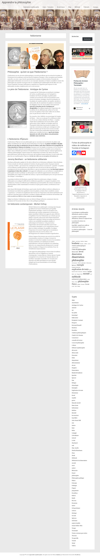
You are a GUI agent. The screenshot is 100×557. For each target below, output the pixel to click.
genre (90, 269)
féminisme (75, 393)
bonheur (76, 243)
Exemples (74, 388)
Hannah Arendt (75, 271)
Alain (73, 300)
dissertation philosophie (78, 259)
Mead (73, 455)
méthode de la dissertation (79, 279)
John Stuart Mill (76, 420)
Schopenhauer (76, 508)
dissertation (77, 254)
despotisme (75, 360)
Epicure (74, 265)
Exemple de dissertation (76, 267)
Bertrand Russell (76, 325)
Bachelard (74, 315)
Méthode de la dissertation (79, 460)
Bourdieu (81, 243)
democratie (75, 251)
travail (73, 286)
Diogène (74, 368)
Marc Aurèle (75, 448)
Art (73, 310)
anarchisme (78, 241)
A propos (95, 7)
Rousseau (83, 284)
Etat (73, 380)
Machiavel (75, 443)
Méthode (77, 7)
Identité (74, 413)
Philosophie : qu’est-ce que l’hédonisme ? (27, 72)
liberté (73, 274)
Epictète (74, 375)
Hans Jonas (80, 271)
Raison (74, 495)
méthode (76, 276)
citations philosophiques (79, 245)
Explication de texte (77, 390)
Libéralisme (75, 435)
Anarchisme (75, 302)
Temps (74, 528)
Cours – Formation (48, 7)
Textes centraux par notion (79, 533)
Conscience (75, 337)
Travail (74, 540)
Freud (73, 395)
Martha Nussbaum (77, 450)
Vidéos (74, 545)
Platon (74, 284)
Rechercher (75, 36)
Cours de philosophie (79, 249)
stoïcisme (74, 520)
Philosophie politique (78, 478)
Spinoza (74, 518)
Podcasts (86, 7)
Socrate (87, 284)
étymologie (75, 385)
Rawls (73, 498)
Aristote (74, 307)
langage (89, 271)
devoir (81, 252)
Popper (74, 488)
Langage (74, 433)
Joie (73, 423)
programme (75, 490)
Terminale (75, 530)
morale (86, 274)
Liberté (74, 438)
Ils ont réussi (61, 7)
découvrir (74, 350)
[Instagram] (79, 153)
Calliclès (85, 243)
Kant (73, 428)
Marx (73, 453)
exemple (80, 265)
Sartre (73, 505)
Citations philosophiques (79, 332)
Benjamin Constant (77, 320)
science (74, 510)
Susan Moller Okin (77, 525)
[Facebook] (74, 153)
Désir (73, 358)
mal (75, 274)
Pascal (76, 281)
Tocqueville (75, 538)
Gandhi (74, 398)
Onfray (73, 281)
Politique (74, 485)
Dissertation (75, 370)
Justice (74, 425)
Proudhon (75, 493)
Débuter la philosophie (78, 347)
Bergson (86, 241)
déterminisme (76, 363)
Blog (69, 7)
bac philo (74, 312)
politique (78, 284)
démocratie (75, 353)
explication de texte (80, 269)
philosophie (83, 281)
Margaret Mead (79, 274)
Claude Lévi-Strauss (77, 335)
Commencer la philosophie (31, 7)
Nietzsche (75, 470)
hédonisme (85, 271)
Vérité (73, 543)
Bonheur (74, 327)
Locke (73, 440)
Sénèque (74, 513)
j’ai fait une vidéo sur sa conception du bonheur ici (43, 156)
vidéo (76, 286)
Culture (74, 345)
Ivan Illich (74, 418)
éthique (78, 286)
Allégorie (73, 241)
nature (88, 279)
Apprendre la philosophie (16, 2)
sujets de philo (76, 523)
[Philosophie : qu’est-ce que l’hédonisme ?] (36, 68)
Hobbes (74, 410)
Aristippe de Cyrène (77, 305)
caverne (89, 243)
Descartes (74, 355)
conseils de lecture (75, 247)
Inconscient (75, 415)
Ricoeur (74, 500)
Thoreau (74, 535)
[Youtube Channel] (83, 153)
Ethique (74, 383)
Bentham (82, 241)
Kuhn (73, 430)
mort (91, 274)
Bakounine (75, 317)
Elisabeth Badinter (77, 373)
